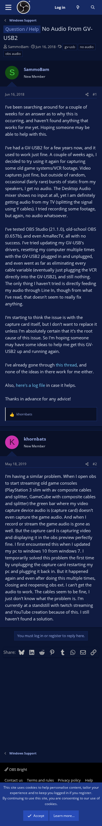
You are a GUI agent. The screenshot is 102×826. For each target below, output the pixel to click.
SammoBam (18, 46)
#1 (95, 94)
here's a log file (30, 385)
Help (89, 780)
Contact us (14, 780)
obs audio (13, 53)
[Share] (87, 94)
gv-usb (70, 46)
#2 (95, 463)
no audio (87, 46)
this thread (66, 365)
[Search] (92, 7)
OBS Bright (17, 769)
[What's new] (78, 7)
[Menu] (8, 7)
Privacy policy (69, 780)
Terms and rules (40, 780)
